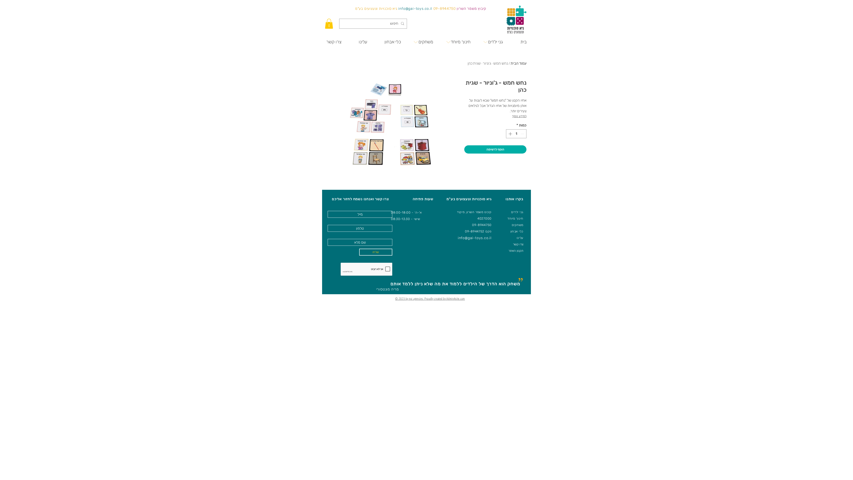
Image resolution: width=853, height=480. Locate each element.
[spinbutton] (516, 134)
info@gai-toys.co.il (415, 8)
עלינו (520, 238)
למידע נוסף (519, 116)
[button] (329, 24)
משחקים (517, 225)
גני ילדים (517, 212)
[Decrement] (523, 134)
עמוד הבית (518, 63)
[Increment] (510, 134)
